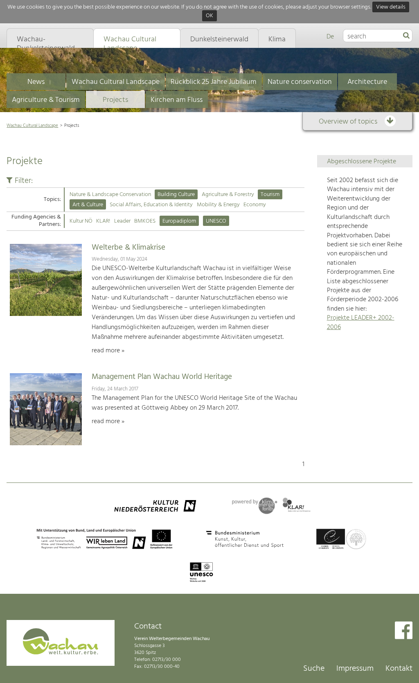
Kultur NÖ (81, 221)
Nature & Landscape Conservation (110, 194)
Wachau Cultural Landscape (116, 82)
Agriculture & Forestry (228, 194)
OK (209, 16)
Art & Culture (87, 205)
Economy (254, 205)
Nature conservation (300, 82)
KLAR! (103, 221)
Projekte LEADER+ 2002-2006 (360, 322)
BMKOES (144, 221)
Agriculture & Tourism (46, 100)
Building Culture (176, 194)
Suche (313, 668)
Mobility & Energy (218, 205)
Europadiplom (179, 221)
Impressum (355, 668)
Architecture (367, 82)
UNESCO (216, 221)
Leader (122, 221)
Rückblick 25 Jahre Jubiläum (214, 82)
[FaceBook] (403, 631)
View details (390, 7)
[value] (406, 36)
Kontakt (398, 668)
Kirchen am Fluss (177, 100)
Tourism (270, 194)
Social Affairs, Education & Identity (151, 205)
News (36, 82)
